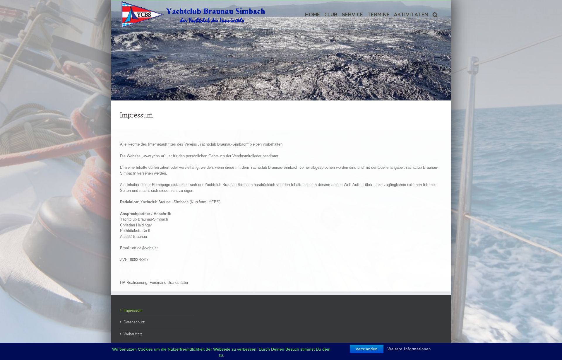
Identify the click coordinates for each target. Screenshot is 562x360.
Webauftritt (133, 334)
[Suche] (435, 14)
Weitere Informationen (409, 349)
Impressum (133, 310)
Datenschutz (134, 322)
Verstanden (367, 349)
